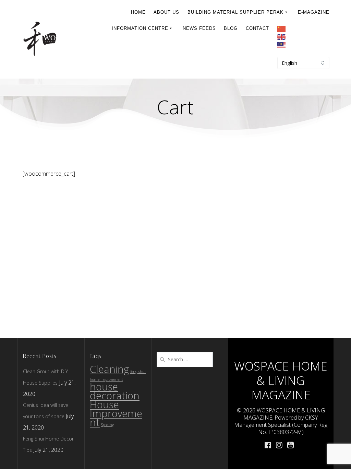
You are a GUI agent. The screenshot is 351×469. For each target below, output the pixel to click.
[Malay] (303, 46)
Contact (257, 28)
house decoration (115, 391)
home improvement (106, 379)
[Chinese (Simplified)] (303, 29)
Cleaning (109, 369)
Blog (231, 28)
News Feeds (199, 28)
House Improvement (116, 413)
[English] (303, 37)
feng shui (138, 371)
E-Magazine (313, 12)
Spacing (107, 424)
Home (138, 12)
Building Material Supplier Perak (235, 12)
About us (166, 12)
